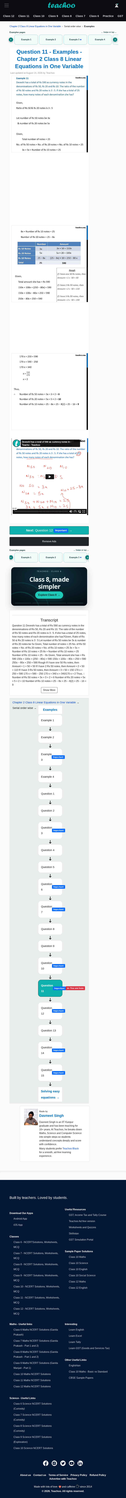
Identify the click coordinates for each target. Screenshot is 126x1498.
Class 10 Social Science (82, 1275)
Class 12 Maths (77, 1281)
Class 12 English (78, 1287)
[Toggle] (7, 5)
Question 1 (47, 793)
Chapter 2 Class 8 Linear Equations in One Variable (35, 26)
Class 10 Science (78, 1263)
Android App (20, 1218)
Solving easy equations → (50, 1094)
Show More (49, 690)
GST (120, 16)
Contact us (39, 1475)
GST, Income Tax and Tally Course (87, 1215)
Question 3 (51, 830)
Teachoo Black (71, 1148)
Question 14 (51, 1050)
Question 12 (51, 1010)
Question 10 (51, 965)
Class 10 (38, 16)
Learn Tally (75, 1342)
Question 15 (51, 1072)
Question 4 (47, 850)
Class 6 (94, 16)
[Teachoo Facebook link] (46, 1463)
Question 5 (47, 867)
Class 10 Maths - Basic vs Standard (88, 1371)
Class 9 (53, 16)
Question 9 (47, 946)
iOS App (18, 1225)
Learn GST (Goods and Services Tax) (89, 1348)
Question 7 (51, 909)
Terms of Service (58, 1475)
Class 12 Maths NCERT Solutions (32, 1386)
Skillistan (74, 1233)
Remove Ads (49, 541)
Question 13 (48, 1030)
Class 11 (23, 16)
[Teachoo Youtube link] (72, 1463)
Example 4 (47, 776)
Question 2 (47, 810)
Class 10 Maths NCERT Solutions (32, 1374)
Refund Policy (98, 1475)
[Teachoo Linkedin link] (80, 1463)
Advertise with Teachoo (63, 1478)
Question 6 (51, 887)
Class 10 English (78, 1269)
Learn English (76, 1329)
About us (25, 1475)
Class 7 (80, 16)
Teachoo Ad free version (82, 1221)
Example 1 (47, 720)
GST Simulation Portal (81, 1239)
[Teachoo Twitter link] (63, 1463)
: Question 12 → (49, 530)
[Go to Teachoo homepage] (61, 5)
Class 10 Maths (77, 1257)
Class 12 (8, 16)
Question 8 (47, 929)
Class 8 (67, 16)
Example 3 (51, 757)
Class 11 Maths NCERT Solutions (32, 1380)
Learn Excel (75, 1336)
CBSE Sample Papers (81, 1378)
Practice (108, 16)
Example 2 (47, 737)
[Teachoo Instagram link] (55, 1463)
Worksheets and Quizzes (82, 1227)
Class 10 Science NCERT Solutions (33, 1448)
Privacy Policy (79, 1475)
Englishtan (75, 1365)
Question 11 (51, 988)
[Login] (116, 5)
